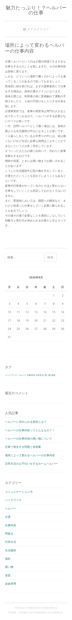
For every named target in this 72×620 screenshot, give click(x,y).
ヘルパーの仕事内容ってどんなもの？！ (30, 430)
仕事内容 (31, 375)
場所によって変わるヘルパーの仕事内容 (30, 455)
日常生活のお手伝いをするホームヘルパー (31, 463)
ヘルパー (22, 375)
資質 (53, 375)
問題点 (9, 533)
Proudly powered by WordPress (36, 608)
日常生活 (40, 375)
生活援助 (10, 550)
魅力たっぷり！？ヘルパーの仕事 (36, 10)
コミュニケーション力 (19, 491)
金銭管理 (10, 583)
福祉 (8, 558)
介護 (8, 517)
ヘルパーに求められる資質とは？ (26, 422)
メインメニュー (38, 29)
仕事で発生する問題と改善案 (23, 447)
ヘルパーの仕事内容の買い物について (28, 438)
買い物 (47, 375)
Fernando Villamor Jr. (48, 612)
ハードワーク (11, 375)
